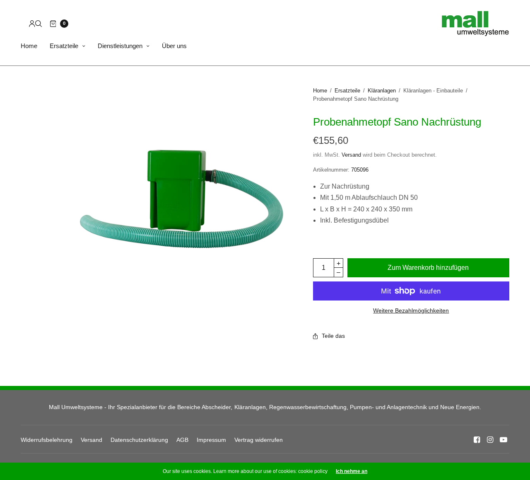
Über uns (174, 45)
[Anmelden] (32, 23)
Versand (351, 155)
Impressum (211, 439)
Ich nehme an (351, 471)
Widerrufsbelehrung (46, 439)
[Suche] (38, 23)
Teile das (333, 335)
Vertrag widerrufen (258, 439)
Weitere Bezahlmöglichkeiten (411, 310)
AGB (182, 439)
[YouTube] (503, 440)
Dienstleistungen (120, 45)
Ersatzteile (64, 45)
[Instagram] (490, 440)
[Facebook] (477, 440)
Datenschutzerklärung (139, 439)
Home (29, 45)
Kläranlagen (382, 90)
